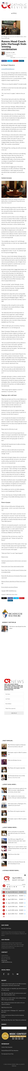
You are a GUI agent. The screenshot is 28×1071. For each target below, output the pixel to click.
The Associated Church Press (7, 1054)
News (22, 57)
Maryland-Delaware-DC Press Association (9, 1050)
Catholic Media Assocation (6, 1047)
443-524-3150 (4, 960)
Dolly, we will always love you (14, 760)
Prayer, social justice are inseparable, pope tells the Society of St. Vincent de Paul (16, 833)
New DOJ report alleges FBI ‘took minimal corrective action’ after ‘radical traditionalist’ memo (16, 840)
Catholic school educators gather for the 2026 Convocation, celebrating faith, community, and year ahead (17, 790)
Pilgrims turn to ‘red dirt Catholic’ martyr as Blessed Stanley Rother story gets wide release (17, 848)
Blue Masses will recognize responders (16, 768)
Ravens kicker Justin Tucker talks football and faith (12, 566)
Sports (25, 57)
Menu (14, 13)
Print (4, 598)
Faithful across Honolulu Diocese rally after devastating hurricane (16, 862)
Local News (18, 57)
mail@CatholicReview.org (6, 962)
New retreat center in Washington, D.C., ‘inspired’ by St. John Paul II (17, 804)
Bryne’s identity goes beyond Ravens (9, 587)
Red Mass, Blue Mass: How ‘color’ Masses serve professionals (13, 1020)
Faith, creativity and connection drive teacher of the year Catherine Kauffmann (17, 797)
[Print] (2, 598)
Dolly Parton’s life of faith (13, 854)
